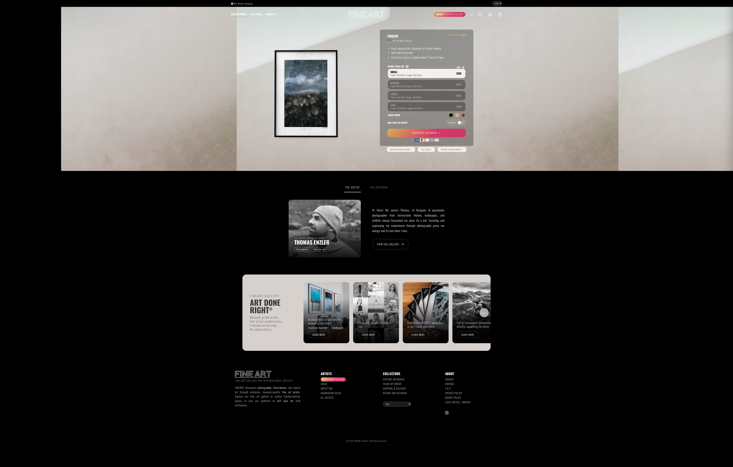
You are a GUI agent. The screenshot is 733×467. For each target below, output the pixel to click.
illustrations (280, 388)
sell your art (285, 401)
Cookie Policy (453, 397)
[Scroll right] (484, 312)
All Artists (327, 397)
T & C (448, 388)
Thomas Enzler (404, 40)
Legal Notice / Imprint (458, 402)
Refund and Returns (395, 393)
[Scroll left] (310, 312)
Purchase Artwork (425, 133)
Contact (449, 384)
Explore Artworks (393, 379)
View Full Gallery (388, 244)
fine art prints (291, 392)
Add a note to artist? (397, 122)
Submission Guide (331, 393)
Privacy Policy (453, 393)
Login (324, 384)
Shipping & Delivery (394, 388)
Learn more (318, 335)
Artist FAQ (327, 388)
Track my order (392, 384)
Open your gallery (333, 379)
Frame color (394, 115)
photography (264, 388)
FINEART (449, 379)
